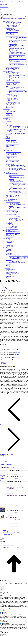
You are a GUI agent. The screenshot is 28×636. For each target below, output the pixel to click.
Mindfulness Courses (5, 458)
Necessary (4, 612)
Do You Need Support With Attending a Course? (11, 1)
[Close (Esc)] (0, 634)
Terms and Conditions (7, 534)
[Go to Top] (14, 577)
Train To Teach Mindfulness (6, 464)
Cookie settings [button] (14, 585)
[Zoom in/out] (5, 634)
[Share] (2, 634)
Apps (1, 9)
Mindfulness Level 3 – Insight (15, 503)
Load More (14, 525)
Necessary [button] (2, 610)
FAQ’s (4, 530)
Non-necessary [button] (3, 621)
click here (15, 349)
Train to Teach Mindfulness (14, 476)
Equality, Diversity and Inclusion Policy (11, 532)
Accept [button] (21, 585)
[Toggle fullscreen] (3, 634)
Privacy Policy (6, 531)
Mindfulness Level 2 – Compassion (16, 495)
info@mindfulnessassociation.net (7, 545)
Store (1, 12)
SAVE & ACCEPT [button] (4, 632)
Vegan (4, 363)
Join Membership (4, 4)
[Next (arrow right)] (2, 635)
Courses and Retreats (5, 461)
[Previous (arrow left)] (0, 635)
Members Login (4, 7)
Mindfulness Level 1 (12, 517)
